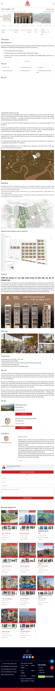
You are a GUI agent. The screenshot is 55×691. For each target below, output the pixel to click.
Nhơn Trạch (41, 572)
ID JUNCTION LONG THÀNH (9, 628)
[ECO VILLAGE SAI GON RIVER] (45, 550)
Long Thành (5, 637)
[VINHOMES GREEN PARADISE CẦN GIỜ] (45, 517)
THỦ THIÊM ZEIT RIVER (8, 595)
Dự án (41, 667)
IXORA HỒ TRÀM (6, 530)
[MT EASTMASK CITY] (27, 583)
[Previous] (3, 18)
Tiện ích (12, 25)
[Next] (52, 18)
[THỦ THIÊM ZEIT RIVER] (9, 583)
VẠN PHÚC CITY (6, 562)
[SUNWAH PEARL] (27, 517)
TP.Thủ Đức (5, 572)
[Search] (53, 3)
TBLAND (32, 689)
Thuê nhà (41, 672)
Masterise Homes (24, 30)
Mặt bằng (24, 25)
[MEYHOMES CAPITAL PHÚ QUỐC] (45, 583)
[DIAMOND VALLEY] (27, 550)
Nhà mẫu (39, 25)
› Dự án (7, 11)
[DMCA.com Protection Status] (46, 676)
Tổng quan (4, 25)
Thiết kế (32, 25)
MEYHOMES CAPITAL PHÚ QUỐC (45, 596)
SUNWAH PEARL (24, 530)
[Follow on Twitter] (29, 657)
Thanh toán (48, 25)
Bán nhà (41, 670)
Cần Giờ (40, 539)
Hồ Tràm (4, 539)
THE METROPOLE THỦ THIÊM (26, 628)
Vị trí (18, 25)
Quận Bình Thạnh (24, 539)
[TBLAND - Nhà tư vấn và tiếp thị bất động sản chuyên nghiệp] (27, 3)
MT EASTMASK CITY (25, 595)
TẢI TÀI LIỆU (23, 414)
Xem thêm (26, 61)
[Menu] (2, 3)
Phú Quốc (41, 604)
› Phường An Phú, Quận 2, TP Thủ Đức (17, 11)
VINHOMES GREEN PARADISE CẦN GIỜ (43, 530)
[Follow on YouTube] (32, 657)
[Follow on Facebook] (24, 657)
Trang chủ (3, 11)
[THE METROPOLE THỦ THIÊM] (27, 615)
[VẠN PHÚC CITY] (9, 550)
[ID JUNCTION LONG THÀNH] (9, 615)
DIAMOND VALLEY (25, 562)
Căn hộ (35, 30)
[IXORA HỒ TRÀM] (9, 517)
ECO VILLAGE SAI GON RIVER (44, 563)
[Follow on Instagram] (26, 657)
